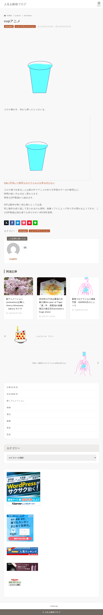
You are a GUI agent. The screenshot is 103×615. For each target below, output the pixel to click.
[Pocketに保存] (23, 222)
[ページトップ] (97, 609)
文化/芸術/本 (12, 394)
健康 (9, 420)
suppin (13, 258)
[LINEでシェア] (35, 222)
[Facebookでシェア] (12, 222)
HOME (9, 15)
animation (28, 15)
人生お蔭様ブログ (15, 4)
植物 (9, 407)
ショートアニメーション (25, 26)
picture (18, 15)
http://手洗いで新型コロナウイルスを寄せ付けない (29, 182)
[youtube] (25, 247)
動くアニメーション (16, 400)
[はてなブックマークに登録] (18, 222)
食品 (9, 414)
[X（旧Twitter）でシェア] (6, 222)
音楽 (9, 434)
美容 (9, 427)
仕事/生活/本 (12, 387)
